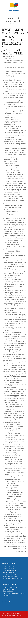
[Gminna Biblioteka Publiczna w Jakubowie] (14, 7)
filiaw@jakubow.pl (8, 591)
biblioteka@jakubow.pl (9, 570)
